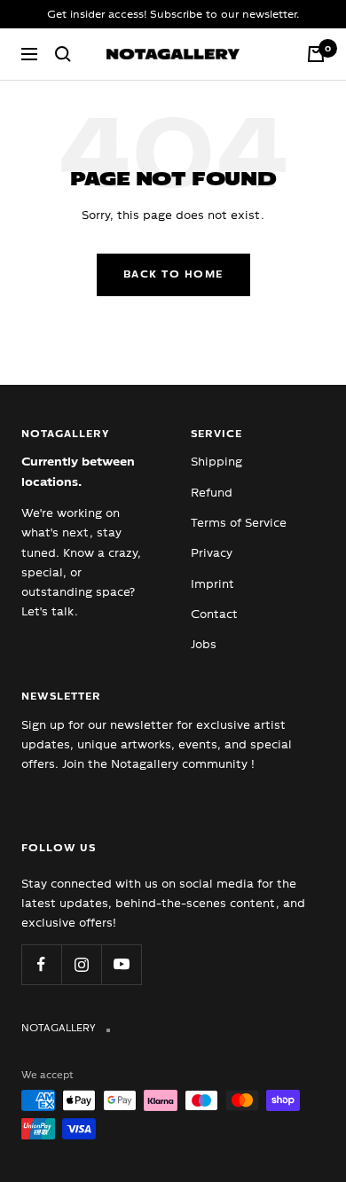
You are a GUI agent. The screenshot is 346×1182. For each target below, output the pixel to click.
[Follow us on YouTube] (121, 964)
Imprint (212, 584)
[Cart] (316, 54)
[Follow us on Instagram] (81, 964)
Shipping (216, 461)
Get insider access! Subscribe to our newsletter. (173, 14)
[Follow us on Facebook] (41, 964)
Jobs (203, 644)
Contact (214, 614)
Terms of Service (239, 522)
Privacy (211, 553)
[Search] (63, 54)
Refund (211, 492)
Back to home (173, 274)
